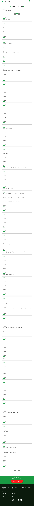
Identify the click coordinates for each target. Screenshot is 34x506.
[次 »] (19, 14)
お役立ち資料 (7, 487)
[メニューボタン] (32, 1)
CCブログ (13, 496)
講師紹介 (13, 487)
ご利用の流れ (28, 487)
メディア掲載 (3, 487)
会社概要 (3, 488)
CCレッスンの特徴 (24, 487)
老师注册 (3, 496)
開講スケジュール (14, 488)
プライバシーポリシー (4, 491)
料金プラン (16, 487)
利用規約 (5, 488)
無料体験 (17, 481)
